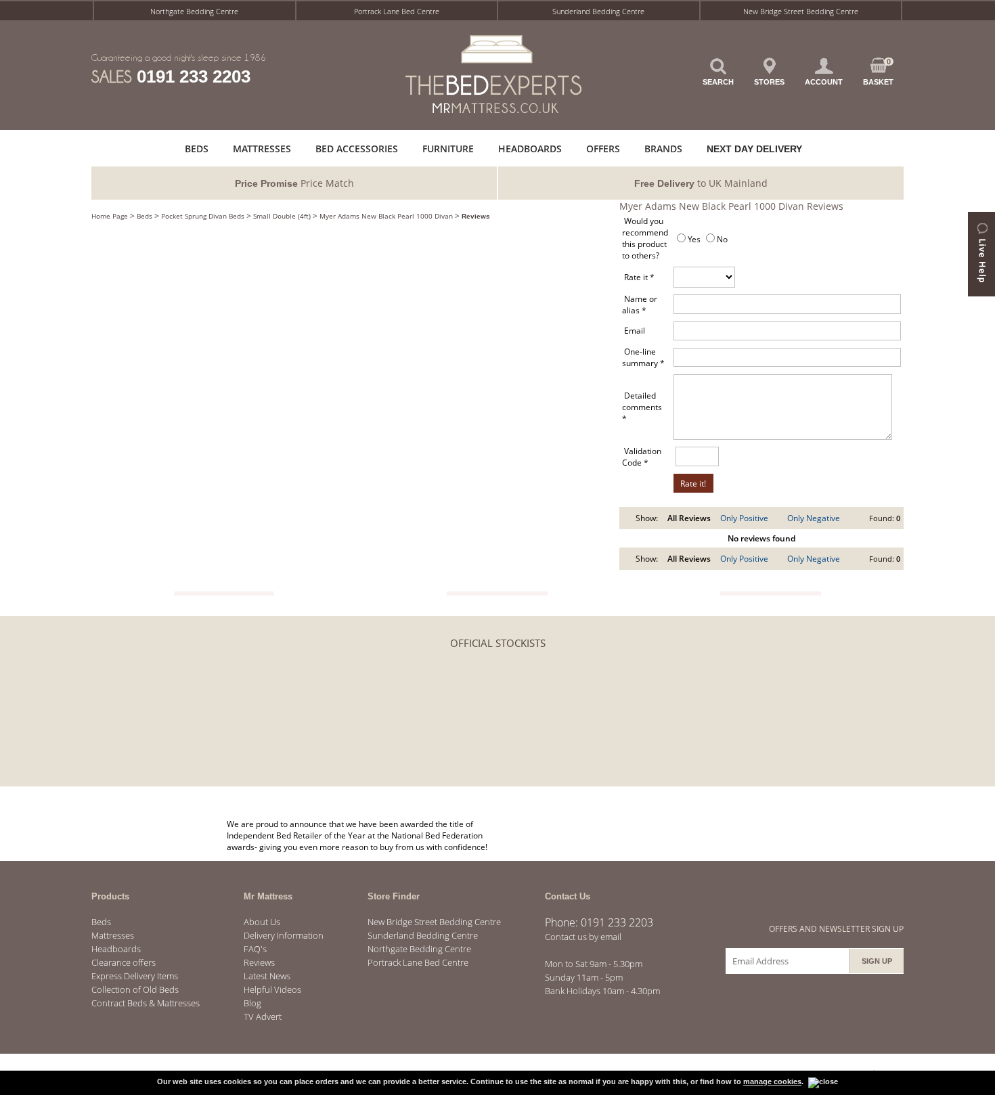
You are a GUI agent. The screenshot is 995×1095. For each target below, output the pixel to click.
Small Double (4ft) (282, 216)
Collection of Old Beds (135, 989)
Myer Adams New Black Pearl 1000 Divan (386, 216)
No (722, 239)
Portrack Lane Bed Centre (396, 11)
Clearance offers (123, 962)
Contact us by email (583, 937)
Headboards (116, 949)
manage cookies (772, 1081)
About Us (262, 922)
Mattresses (112, 935)
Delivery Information (284, 935)
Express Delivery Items (134, 976)
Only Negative (813, 518)
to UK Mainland (701, 183)
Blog (252, 1003)
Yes (694, 239)
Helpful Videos (272, 989)
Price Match (294, 183)
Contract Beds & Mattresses (145, 1003)
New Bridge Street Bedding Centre (800, 11)
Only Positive (744, 518)
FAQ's (255, 949)
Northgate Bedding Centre (194, 11)
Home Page (109, 216)
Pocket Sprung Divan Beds (202, 216)
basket (878, 72)
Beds (144, 216)
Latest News (267, 976)
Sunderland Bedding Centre (598, 11)
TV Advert (263, 1016)
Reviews (476, 216)
